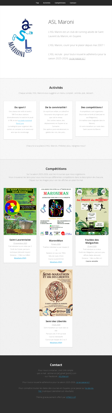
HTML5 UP (71, 397)
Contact (73, 3)
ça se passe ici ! (77, 58)
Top (37, 3)
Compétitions (60, 3)
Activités (46, 3)
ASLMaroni (63, 376)
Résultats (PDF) (20, 258)
